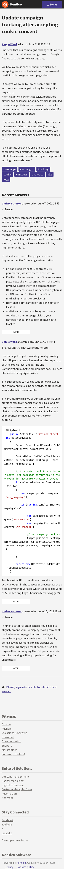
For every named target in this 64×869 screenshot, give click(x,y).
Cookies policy (25, 867)
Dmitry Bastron (12, 203)
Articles (6, 724)
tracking (43, 169)
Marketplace (9, 750)
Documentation (11, 741)
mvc (6, 179)
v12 (50, 174)
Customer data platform (17, 789)
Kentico (21, 862)
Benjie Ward (9, 44)
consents (21, 174)
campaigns (27, 169)
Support (7, 745)
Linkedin (7, 833)
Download (8, 737)
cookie (8, 174)
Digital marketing (13, 781)
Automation (9, 793)
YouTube (7, 824)
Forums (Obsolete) (13, 754)
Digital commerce (13, 785)
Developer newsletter (15, 840)
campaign (10, 169)
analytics (37, 174)
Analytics (7, 797)
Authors (7, 728)
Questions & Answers (14, 733)
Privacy (9, 867)
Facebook (7, 820)
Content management (15, 776)
